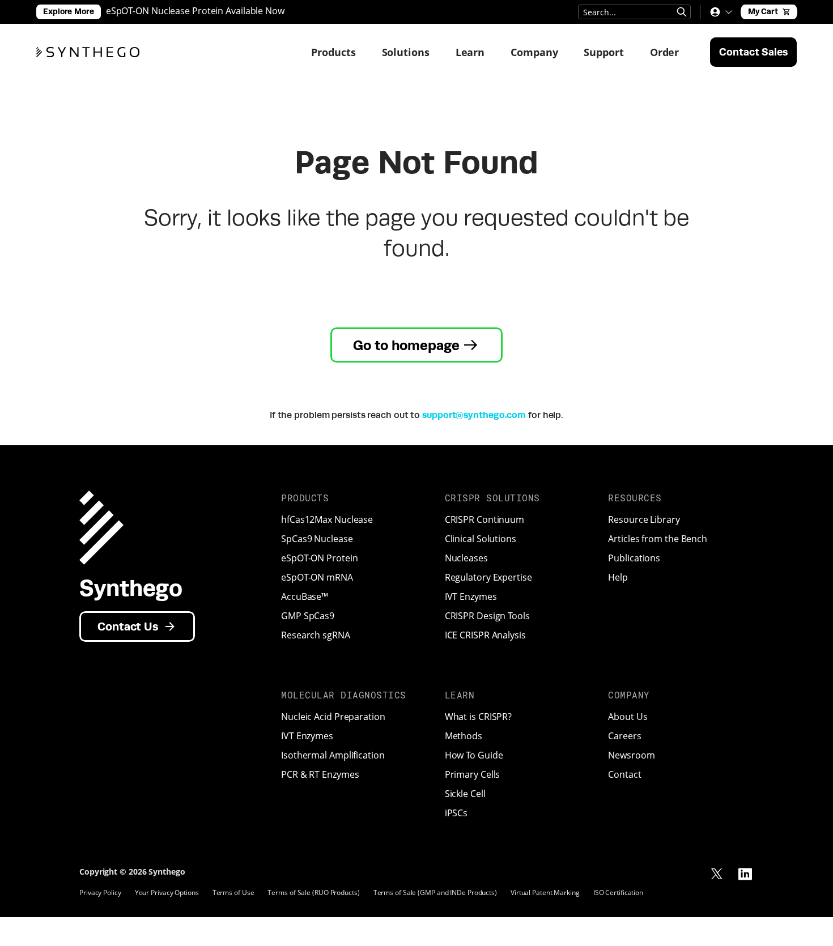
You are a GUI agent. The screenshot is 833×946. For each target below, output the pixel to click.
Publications (634, 558)
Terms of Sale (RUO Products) (313, 892)
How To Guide (474, 755)
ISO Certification (618, 892)
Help (618, 577)
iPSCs (456, 813)
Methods (463, 736)
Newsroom (631, 755)
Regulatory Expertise (488, 577)
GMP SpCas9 (307, 616)
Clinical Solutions (480, 538)
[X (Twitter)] (716, 874)
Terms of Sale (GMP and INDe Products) (435, 892)
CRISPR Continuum (484, 519)
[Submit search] (682, 12)
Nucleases (466, 558)
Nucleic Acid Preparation (333, 716)
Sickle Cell (465, 793)
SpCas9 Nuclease (317, 538)
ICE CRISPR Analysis (485, 635)
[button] (720, 12)
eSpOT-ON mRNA (317, 577)
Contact (624, 774)
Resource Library (643, 519)
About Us (627, 716)
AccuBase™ (304, 596)
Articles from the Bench (657, 538)
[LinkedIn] (745, 874)
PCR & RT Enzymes (320, 774)
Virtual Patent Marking (545, 892)
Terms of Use (233, 892)
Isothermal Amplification (333, 755)
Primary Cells (472, 774)
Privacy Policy (100, 892)
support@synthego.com (474, 415)
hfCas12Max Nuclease (327, 519)
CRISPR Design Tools (487, 616)
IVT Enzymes (471, 596)
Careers (624, 736)
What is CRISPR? (478, 716)
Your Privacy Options (167, 892)
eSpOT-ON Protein (319, 558)
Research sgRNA (315, 635)
